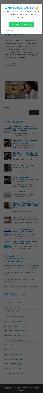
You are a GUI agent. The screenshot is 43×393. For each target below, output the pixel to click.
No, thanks (9, 30)
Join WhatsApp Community (21, 25)
